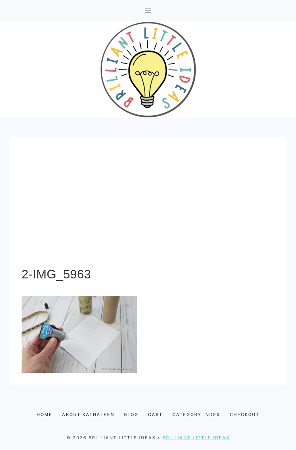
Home (44, 414)
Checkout (244, 414)
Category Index (196, 414)
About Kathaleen (88, 414)
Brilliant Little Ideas (196, 437)
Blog (131, 414)
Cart (155, 414)
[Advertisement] (148, 207)
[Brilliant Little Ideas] (148, 69)
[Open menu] (148, 11)
